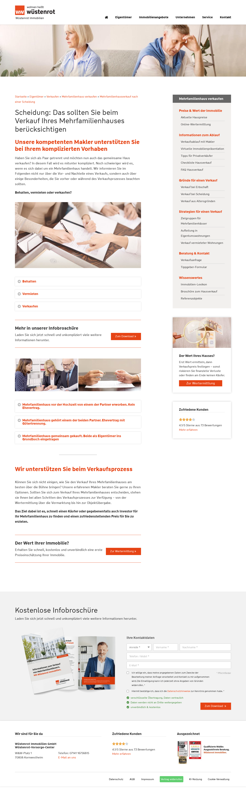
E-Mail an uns (67, 757)
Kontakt (225, 17)
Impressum (147, 779)
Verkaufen (52, 96)
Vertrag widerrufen (171, 779)
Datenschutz (116, 779)
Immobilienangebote (153, 17)
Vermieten (30, 294)
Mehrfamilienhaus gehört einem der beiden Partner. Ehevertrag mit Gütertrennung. (73, 422)
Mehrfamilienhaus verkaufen (79, 96)
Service (207, 17)
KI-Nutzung (195, 779)
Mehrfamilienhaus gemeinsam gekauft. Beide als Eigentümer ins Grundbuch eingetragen (71, 437)
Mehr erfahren (121, 754)
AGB (132, 779)
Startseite (21, 96)
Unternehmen (185, 17)
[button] (78, 281)
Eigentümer (123, 17)
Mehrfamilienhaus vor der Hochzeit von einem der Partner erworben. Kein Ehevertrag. (78, 406)
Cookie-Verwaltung (218, 779)
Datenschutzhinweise (178, 691)
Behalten (29, 281)
